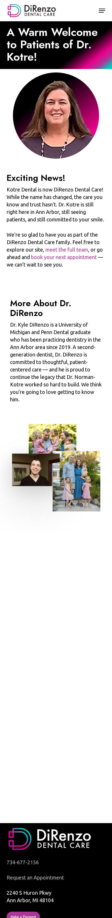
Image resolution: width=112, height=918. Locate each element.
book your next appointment (64, 257)
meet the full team (66, 249)
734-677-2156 (23, 862)
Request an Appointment (35, 877)
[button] (102, 11)
